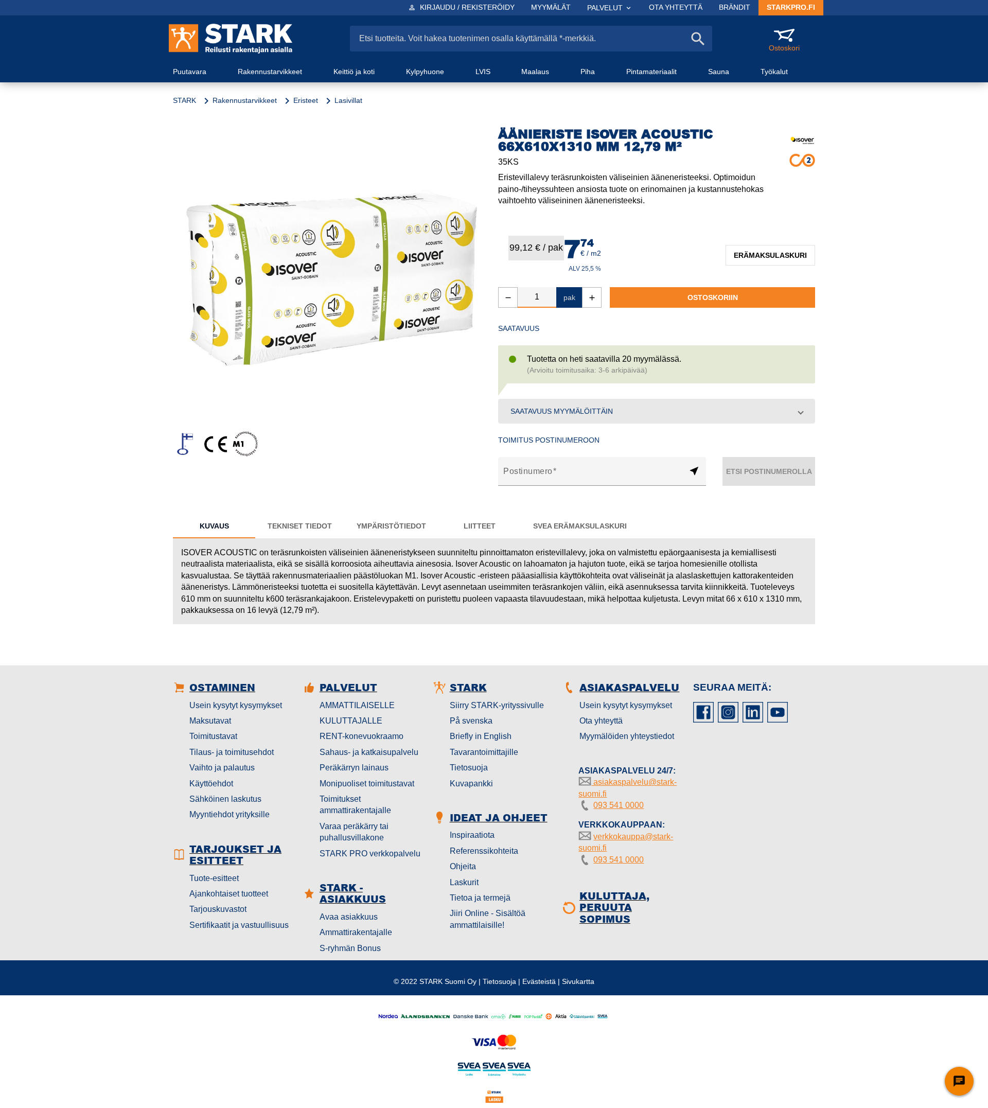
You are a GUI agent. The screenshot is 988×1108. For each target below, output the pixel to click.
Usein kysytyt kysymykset (235, 705)
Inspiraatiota (472, 835)
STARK (184, 100)
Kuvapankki (471, 783)
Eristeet (305, 100)
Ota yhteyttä (601, 720)
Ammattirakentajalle (356, 932)
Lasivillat (348, 100)
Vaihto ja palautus (222, 767)
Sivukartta (578, 981)
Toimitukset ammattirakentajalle (355, 805)
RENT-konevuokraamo (361, 736)
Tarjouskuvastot (217, 909)
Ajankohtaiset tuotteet (228, 893)
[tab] (214, 526)
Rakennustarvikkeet (245, 100)
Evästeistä (539, 981)
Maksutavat (210, 720)
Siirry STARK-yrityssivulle (497, 705)
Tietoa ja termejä (480, 897)
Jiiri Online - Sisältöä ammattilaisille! (487, 919)
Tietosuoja (469, 767)
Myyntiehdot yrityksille (229, 814)
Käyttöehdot (211, 783)
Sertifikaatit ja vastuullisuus (239, 925)
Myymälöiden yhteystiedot (626, 736)
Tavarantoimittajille (484, 752)
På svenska (471, 720)
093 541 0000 (618, 805)
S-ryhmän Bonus (350, 948)
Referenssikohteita (484, 851)
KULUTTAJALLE (351, 720)
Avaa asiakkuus (349, 916)
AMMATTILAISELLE (357, 705)
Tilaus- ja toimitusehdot (231, 752)
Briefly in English (480, 736)
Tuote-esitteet (214, 878)
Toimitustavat (213, 736)
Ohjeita (463, 866)
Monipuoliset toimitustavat (367, 783)
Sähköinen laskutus (225, 799)
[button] (656, 411)
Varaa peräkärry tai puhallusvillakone (354, 832)
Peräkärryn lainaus (354, 767)
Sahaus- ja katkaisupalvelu (369, 752)
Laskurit (464, 882)
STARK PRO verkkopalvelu (370, 853)
